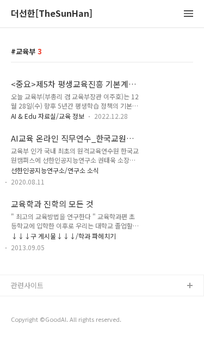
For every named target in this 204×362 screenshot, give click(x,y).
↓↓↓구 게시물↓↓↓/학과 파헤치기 (63, 235)
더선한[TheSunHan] (51, 14)
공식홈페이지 (31, 304)
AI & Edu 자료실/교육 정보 (47, 115)
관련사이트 (27, 285)
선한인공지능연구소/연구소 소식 (55, 170)
